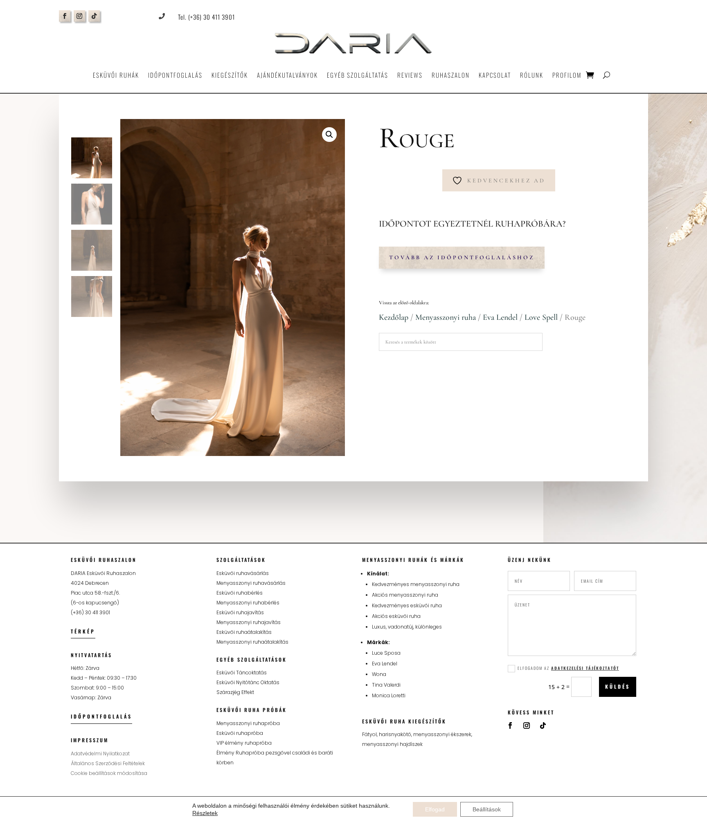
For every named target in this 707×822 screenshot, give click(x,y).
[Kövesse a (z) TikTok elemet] (94, 16)
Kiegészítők (230, 74)
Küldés (617, 686)
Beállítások (487, 809)
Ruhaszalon (451, 74)
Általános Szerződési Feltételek (108, 763)
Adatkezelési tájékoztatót (585, 668)
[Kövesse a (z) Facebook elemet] (64, 16)
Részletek (205, 813)
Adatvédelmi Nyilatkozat (100, 753)
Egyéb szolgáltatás (357, 74)
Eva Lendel (500, 317)
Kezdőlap (393, 317)
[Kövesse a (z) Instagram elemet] (79, 16)
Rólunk (531, 74)
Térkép (83, 631)
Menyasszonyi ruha (445, 317)
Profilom (566, 74)
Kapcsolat (495, 74)
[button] (329, 134)
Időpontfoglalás (175, 74)
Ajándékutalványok (287, 74)
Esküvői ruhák (116, 74)
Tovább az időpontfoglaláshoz (461, 257)
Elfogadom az (568, 668)
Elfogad (435, 809)
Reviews (410, 74)
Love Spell (541, 317)
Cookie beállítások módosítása (109, 773)
